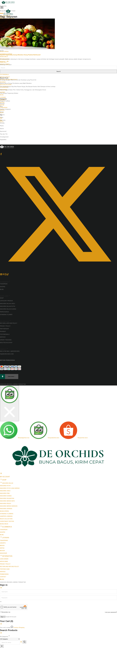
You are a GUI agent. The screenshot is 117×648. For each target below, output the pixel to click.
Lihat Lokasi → (12, 376)
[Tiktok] (8, 275)
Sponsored (3, 131)
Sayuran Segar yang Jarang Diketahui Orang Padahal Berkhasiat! (20, 54)
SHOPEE (2, 286)
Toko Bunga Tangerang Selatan (9, 93)
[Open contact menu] (0, 387)
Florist (2, 112)
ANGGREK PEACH (5, 471)
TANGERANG (3, 107)
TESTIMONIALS (4, 74)
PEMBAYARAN (4, 542)
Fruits (1, 117)
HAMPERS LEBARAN (6, 484)
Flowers (2, 114)
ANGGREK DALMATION (7, 466)
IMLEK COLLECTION (6, 486)
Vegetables (3, 139)
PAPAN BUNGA (4, 312)
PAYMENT (3, 82)
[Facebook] (1, 154)
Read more (3, 62)
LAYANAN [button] (3, 97)
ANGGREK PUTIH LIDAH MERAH (10, 456)
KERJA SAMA (4, 529)
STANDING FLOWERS (6, 481)
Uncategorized (4, 137)
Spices (2, 128)
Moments (2, 120)
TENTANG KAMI (5, 536)
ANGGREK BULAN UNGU (7, 303)
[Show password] (0, 569)
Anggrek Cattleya (5, 101)
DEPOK (2, 105)
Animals (2, 103)
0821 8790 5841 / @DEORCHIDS (9, 351)
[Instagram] (5, 275)
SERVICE (2, 337)
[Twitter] (58, 272)
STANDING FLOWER (6, 314)
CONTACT (3, 544)
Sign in (3, 584)
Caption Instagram (5, 109)
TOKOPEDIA (3, 284)
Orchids (2, 123)
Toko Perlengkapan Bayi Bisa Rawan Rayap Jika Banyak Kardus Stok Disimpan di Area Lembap (27, 86)
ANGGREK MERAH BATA (7, 468)
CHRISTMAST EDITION (7, 489)
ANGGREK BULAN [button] (7, 451)
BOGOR (2, 102)
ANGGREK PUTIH (5, 453)
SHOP (2, 298)
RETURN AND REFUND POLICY (9, 534)
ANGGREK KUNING (6, 463)
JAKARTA (3, 510)
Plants (2, 125)
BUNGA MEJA (4, 56)
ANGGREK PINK (5, 461)
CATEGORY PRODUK (6, 300)
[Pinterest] (3, 275)
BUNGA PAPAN (4, 51)
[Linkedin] (1, 275)
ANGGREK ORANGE (6, 476)
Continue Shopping (18, 595)
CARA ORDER (4, 526)
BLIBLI (2, 95)
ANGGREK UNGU (5, 458)
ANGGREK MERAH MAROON (8, 473)
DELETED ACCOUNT (6, 84)
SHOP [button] (4, 447)
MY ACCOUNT (5, 444)
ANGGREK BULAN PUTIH (7, 306)
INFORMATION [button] (7, 524)
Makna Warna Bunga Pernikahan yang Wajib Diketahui (16, 83)
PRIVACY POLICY (5, 77)
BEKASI (2, 513)
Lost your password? (111, 580)
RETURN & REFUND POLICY (8, 323)
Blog (1, 106)
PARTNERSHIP (4, 328)
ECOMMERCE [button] (7, 494)
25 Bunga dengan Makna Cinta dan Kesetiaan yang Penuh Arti (18, 80)
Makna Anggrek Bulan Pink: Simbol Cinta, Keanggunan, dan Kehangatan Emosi (23, 90)
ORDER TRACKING (6, 340)
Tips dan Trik (3, 134)
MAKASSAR (3, 521)
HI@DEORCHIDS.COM (7, 354)
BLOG (2, 547)
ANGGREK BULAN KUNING (8, 309)
